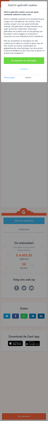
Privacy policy (9, 77)
